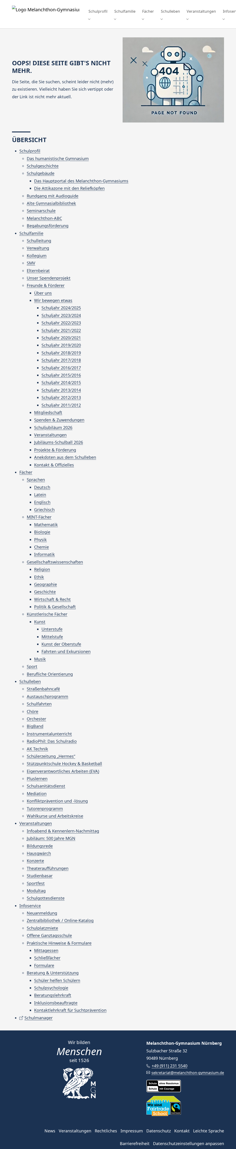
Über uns (43, 293)
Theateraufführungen (47, 868)
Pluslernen (37, 778)
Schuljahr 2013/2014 (61, 390)
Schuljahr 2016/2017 (61, 367)
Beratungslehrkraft (52, 995)
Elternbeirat (38, 270)
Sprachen (36, 479)
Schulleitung (39, 240)
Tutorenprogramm (45, 808)
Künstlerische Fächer (47, 614)
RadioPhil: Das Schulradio (52, 741)
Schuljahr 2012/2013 (61, 397)
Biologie (42, 532)
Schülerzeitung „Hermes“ (51, 756)
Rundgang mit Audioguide (52, 196)
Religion (42, 569)
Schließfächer (47, 958)
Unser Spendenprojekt (49, 278)
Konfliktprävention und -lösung (57, 801)
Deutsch (42, 487)
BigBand (35, 726)
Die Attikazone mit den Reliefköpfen (69, 188)
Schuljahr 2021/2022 (61, 330)
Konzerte (35, 860)
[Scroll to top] (225, 1138)
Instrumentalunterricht (49, 734)
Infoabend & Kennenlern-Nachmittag (63, 831)
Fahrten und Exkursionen (66, 651)
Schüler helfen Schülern (57, 980)
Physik (40, 539)
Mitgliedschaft (48, 412)
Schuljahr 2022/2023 (61, 322)
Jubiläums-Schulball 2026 (58, 442)
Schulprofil (29, 151)
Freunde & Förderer (46, 285)
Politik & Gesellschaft (55, 606)
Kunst (39, 621)
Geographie (45, 584)
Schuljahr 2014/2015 (61, 382)
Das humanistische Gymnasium (58, 158)
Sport (32, 666)
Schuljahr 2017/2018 (61, 360)
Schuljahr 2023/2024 (61, 315)
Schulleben (30, 681)
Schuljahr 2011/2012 (61, 405)
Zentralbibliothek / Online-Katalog (60, 920)
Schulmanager (38, 1018)
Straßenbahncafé (43, 689)
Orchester (36, 719)
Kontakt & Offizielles (54, 465)
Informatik (44, 554)
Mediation (37, 793)
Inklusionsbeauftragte (55, 1003)
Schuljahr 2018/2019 (61, 352)
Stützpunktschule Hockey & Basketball (64, 763)
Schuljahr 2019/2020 (61, 345)
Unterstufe (51, 629)
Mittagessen (46, 950)
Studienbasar (40, 875)
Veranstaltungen (50, 435)
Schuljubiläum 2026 (53, 427)
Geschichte (45, 591)
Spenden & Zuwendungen (59, 420)
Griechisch (44, 509)
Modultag (36, 890)
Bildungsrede (40, 846)
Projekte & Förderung (55, 450)
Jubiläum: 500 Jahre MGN (51, 838)
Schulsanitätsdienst (46, 786)
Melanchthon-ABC (44, 218)
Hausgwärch (39, 853)
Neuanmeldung (42, 913)
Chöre (32, 711)
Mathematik (46, 524)
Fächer (25, 472)
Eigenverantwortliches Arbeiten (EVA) (63, 771)
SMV (31, 263)
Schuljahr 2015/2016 (61, 375)
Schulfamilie (31, 233)
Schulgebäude (40, 173)
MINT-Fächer (39, 517)
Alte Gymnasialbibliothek (51, 203)
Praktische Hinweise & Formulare (59, 943)
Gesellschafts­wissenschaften (55, 562)
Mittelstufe (52, 636)
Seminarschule (41, 210)
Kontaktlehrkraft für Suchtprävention (70, 1010)
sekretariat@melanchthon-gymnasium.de (187, 1072)
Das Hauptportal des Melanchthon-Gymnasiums (81, 181)
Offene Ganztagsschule (49, 935)
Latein (40, 494)
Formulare (44, 965)
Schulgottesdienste (46, 898)
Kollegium (37, 255)
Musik (40, 659)
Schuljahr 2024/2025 (61, 307)
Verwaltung (38, 248)
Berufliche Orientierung (50, 674)
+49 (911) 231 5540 (169, 1065)
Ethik (39, 577)
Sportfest (36, 883)
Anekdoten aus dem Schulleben (65, 457)
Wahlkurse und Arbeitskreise (55, 816)
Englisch (42, 502)
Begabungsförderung (47, 225)
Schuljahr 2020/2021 (61, 337)
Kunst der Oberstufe (61, 644)
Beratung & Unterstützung (53, 973)
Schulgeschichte (43, 166)
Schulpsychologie (51, 988)
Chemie (41, 547)
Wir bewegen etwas (53, 300)
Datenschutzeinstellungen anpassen (188, 1143)
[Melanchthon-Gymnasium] (45, 11)
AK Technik (37, 749)
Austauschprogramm (47, 696)
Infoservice (30, 905)
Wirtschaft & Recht (52, 599)
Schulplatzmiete (42, 928)
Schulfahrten (39, 704)
